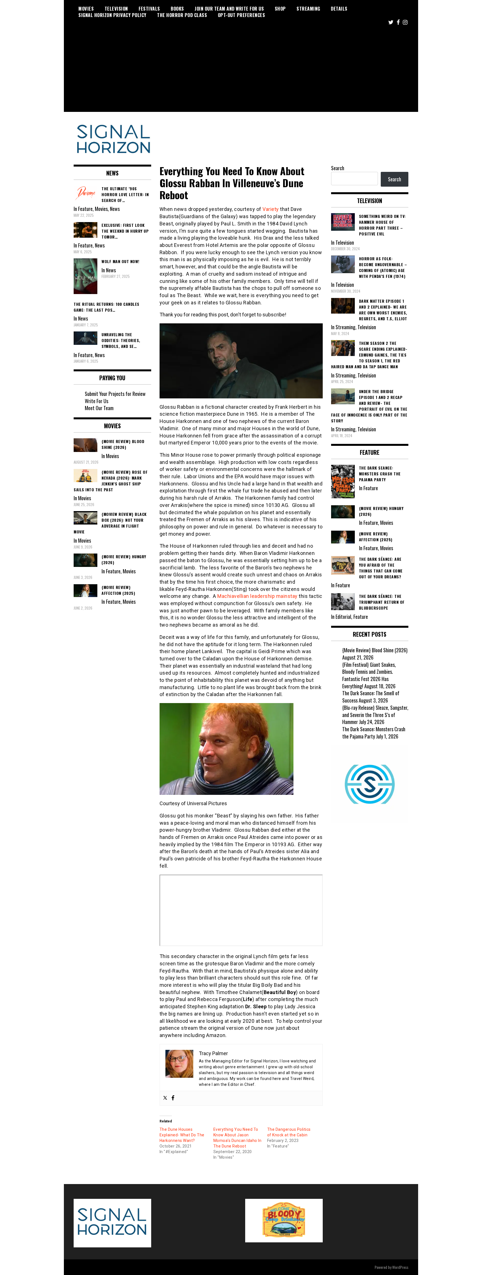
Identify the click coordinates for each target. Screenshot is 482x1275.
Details (339, 8)
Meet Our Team (99, 408)
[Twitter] (165, 1098)
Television (116, 8)
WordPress (400, 1267)
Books (177, 8)
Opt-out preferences (241, 15)
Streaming (308, 8)
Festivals (149, 8)
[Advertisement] (241, 73)
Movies (86, 8)
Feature (85, 208)
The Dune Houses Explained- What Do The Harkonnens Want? (182, 1135)
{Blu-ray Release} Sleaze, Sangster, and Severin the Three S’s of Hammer (375, 714)
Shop (280, 8)
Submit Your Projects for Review (115, 393)
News (115, 208)
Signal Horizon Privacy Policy (112, 15)
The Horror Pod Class (182, 15)
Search (337, 168)
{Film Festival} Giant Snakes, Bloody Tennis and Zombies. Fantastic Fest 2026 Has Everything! (369, 675)
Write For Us (96, 401)
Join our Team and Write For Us (229, 8)
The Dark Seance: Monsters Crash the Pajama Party (373, 732)
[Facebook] (172, 1098)
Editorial (343, 616)
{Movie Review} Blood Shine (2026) (375, 650)
